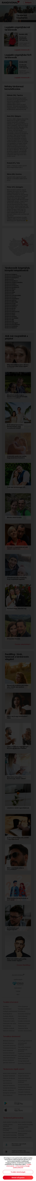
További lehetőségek (18, 1172)
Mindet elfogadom (18, 1178)
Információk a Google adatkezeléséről (21, 1166)
